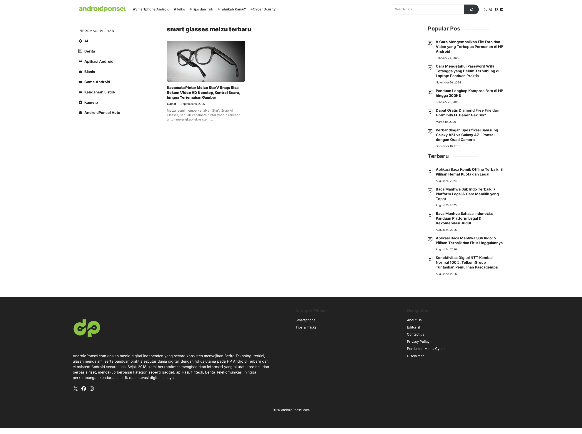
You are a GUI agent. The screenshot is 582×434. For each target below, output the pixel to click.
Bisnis (89, 71)
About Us (414, 320)
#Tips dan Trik (201, 9)
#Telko (179, 9)
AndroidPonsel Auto (102, 112)
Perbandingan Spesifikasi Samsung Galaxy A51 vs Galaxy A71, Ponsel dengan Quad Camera (467, 135)
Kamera (91, 102)
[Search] (471, 10)
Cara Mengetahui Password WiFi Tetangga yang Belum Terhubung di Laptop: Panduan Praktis (467, 71)
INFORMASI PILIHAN (96, 31)
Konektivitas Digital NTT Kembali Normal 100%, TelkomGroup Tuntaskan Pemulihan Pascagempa (467, 262)
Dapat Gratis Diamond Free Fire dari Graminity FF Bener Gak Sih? (467, 112)
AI (86, 41)
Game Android (97, 82)
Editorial (413, 327)
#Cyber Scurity (263, 9)
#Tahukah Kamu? (232, 9)
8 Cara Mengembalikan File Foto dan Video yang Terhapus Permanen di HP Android (469, 47)
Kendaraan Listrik (99, 92)
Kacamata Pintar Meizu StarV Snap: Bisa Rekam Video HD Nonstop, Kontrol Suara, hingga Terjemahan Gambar (203, 92)
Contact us (415, 334)
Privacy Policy (418, 341)
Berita (89, 51)
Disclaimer (415, 356)
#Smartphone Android (151, 9)
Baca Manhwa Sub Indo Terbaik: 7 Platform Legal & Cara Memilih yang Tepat (467, 194)
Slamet (171, 103)
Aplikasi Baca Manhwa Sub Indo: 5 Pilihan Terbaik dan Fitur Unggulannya (469, 240)
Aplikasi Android (98, 61)
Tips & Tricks (306, 327)
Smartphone (306, 320)
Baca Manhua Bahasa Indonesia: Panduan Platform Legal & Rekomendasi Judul (464, 218)
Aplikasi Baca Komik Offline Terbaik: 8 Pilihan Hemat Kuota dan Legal (469, 171)
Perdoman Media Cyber (426, 348)
